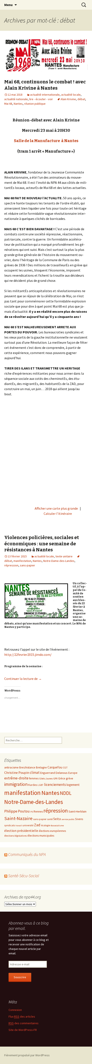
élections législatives (15, 835)
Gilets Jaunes (46, 778)
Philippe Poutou (17, 811)
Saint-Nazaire (18, 818)
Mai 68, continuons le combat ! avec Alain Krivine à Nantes (45, 85)
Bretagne (41, 767)
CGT (65, 767)
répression (11, 565)
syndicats (9, 825)
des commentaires (24, 1023)
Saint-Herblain (77, 811)
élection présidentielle (21, 830)
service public (67, 819)
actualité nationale (16, 99)
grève (69, 778)
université (27, 825)
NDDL (65, 793)
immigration (16, 784)
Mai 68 (8, 104)
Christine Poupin (16, 772)
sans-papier (27, 565)
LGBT (40, 785)
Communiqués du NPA (27, 854)
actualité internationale (45, 95)
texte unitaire (64, 556)
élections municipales (40, 835)
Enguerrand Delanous (54, 773)
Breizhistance (27, 767)
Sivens (79, 819)
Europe (72, 773)
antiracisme (11, 767)
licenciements (55, 784)
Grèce (61, 778)
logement (73, 785)
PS (31, 811)
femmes (34, 778)
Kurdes (32, 785)
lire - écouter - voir (41, 99)
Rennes (38, 811)
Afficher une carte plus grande (56, 508)
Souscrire (20, 977)
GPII (55, 778)
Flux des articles (22, 1016)
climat (35, 772)
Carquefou (54, 767)
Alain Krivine (68, 99)
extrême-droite (16, 778)
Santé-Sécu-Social (23, 875)
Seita (57, 819)
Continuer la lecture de (23, 678)
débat (81, 99)
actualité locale (71, 95)
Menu (8, 5)
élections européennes (52, 831)
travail (19, 825)
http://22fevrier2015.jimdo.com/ (28, 654)
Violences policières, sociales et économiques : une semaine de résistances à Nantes (41, 544)
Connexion (15, 1010)
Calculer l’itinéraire (58, 513)
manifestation (22, 561)
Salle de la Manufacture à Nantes (46, 140)
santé (50, 819)
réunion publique (35, 104)
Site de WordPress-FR (23, 1030)
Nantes (18, 104)
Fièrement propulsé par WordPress (27, 1055)
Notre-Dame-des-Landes (58, 561)
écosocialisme (57, 825)
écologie (45, 825)
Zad (37, 824)
